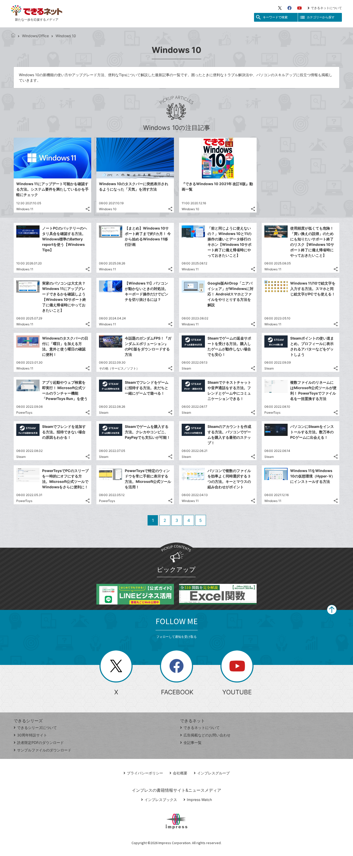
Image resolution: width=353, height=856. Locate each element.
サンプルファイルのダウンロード (44, 750)
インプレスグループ (213, 773)
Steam (186, 368)
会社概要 (180, 773)
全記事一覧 (192, 742)
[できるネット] (13, 35)
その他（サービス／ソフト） (119, 368)
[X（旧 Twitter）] (280, 8)
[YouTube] (299, 8)
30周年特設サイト (32, 735)
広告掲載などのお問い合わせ (207, 735)
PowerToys (24, 412)
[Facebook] (289, 8)
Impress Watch (199, 799)
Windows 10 (108, 209)
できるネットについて (326, 8)
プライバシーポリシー (145, 773)
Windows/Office (35, 36)
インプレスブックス (160, 799)
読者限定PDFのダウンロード (40, 742)
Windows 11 (24, 209)
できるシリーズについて (37, 727)
